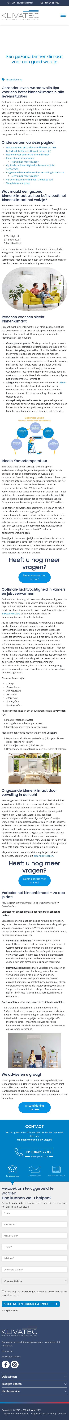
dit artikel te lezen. (44, 855)
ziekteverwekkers (11, 613)
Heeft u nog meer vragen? (25, 161)
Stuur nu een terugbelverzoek (26, 1304)
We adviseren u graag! (18, 183)
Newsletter (7, 1351)
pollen (62, 382)
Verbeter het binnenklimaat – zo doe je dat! (29, 179)
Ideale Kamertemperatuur (20, 158)
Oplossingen (9, 1376)
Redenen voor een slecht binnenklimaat (27, 154)
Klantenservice (11, 1391)
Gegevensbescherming (43, 1413)
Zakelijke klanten (12, 1384)
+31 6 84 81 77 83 (51, 2)
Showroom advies (11, 1356)
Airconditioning (14, 79)
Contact (62, 1413)
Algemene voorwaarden (16, 1413)
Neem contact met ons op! (34, 577)
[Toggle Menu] (63, 15)
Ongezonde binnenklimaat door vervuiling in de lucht (35, 172)
